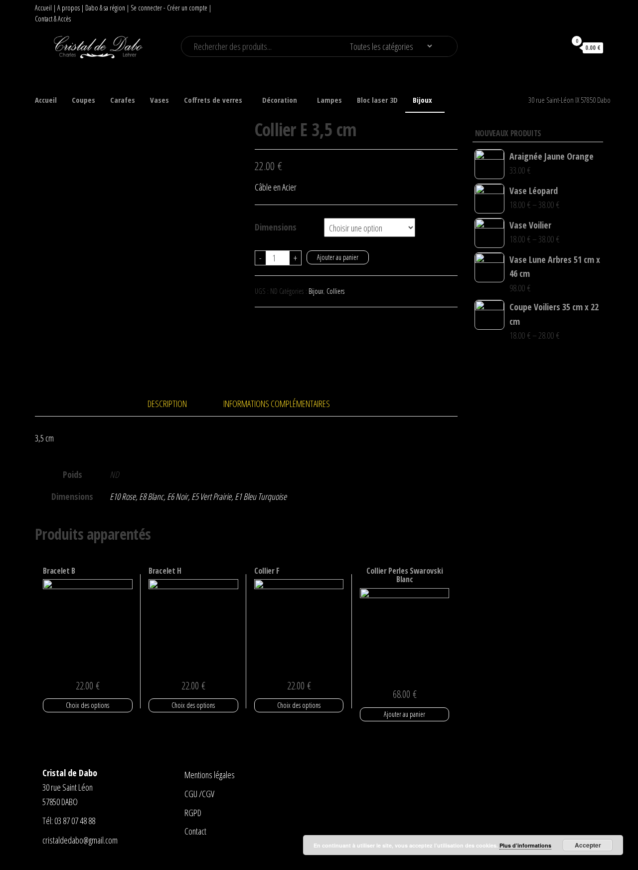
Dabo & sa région (105, 7)
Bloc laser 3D (377, 100)
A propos (68, 7)
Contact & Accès (53, 18)
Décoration (279, 100)
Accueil (43, 7)
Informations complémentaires (276, 404)
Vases (159, 100)
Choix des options (87, 705)
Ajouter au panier (337, 257)
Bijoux (422, 100)
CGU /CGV (199, 794)
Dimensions (276, 227)
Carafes (122, 100)
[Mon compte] (554, 47)
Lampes (329, 100)
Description (167, 404)
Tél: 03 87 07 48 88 (68, 821)
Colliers (335, 291)
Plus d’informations (525, 845)
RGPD (192, 813)
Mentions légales (209, 775)
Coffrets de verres (213, 100)
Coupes (83, 100)
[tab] (175, 404)
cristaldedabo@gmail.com (80, 840)
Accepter (588, 845)
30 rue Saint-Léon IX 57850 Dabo (569, 100)
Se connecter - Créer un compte (169, 7)
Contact (195, 831)
